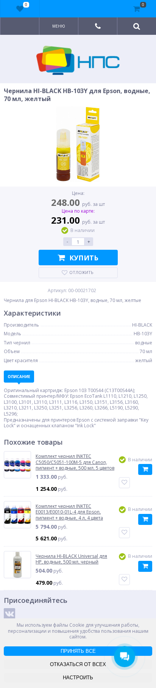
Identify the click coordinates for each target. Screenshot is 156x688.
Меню (58, 26)
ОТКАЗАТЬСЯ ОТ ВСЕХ (78, 664)
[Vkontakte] (9, 614)
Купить (83, 257)
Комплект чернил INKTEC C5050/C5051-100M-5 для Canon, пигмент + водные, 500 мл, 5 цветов (75, 462)
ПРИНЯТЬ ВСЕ (78, 651)
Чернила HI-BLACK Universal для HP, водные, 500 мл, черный (71, 559)
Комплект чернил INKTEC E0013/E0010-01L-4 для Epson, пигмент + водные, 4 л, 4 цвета (69, 512)
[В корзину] (145, 469)
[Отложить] (124, 482)
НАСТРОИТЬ (78, 677)
